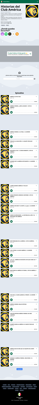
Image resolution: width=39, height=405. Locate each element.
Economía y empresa (20, 384)
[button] (37, 1)
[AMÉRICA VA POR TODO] (5, 99)
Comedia (4, 384)
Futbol (7, 25)
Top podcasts (16, 400)
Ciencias (16, 390)
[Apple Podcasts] (2, 34)
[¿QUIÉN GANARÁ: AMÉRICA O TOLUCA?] (5, 188)
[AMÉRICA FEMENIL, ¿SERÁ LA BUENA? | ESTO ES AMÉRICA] (5, 109)
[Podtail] (10, 34)
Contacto (26, 400)
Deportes (3, 25)
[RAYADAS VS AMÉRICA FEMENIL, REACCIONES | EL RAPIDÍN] (5, 361)
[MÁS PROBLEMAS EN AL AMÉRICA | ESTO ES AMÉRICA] (5, 243)
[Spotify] (6, 34)
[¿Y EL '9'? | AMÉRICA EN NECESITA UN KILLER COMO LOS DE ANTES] (5, 263)
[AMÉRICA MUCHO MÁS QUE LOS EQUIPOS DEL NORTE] (5, 351)
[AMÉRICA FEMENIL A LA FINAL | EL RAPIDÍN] (5, 134)
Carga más (19, 369)
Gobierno (25, 388)
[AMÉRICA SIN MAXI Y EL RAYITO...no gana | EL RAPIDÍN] (5, 208)
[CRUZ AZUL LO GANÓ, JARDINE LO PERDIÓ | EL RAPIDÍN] (5, 297)
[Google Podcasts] (13, 34)
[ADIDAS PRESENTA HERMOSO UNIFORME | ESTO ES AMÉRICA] (5, 198)
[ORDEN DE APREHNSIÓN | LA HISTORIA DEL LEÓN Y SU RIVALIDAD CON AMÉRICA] (5, 219)
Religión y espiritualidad (6, 386)
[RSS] (17, 34)
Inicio (12, 400)
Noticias (16, 388)
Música (34, 384)
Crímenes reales (11, 388)
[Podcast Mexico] (19, 394)
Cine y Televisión (29, 386)
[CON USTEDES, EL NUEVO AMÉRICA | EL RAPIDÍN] (5, 253)
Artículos (21, 400)
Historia (4, 388)
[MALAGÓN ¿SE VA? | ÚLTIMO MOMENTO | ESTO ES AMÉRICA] (5, 154)
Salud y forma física (31, 388)
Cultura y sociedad (15, 386)
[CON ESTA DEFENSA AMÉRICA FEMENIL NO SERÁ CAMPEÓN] (5, 317)
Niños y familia (28, 384)
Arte (9, 384)
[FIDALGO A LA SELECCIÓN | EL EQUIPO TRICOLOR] (5, 144)
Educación (13, 384)
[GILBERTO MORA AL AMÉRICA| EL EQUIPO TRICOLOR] (5, 327)
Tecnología (23, 386)
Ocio (21, 388)
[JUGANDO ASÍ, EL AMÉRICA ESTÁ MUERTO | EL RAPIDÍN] (5, 164)
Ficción (35, 386)
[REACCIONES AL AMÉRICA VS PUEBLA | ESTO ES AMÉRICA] (5, 273)
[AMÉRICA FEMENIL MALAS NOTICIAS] (5, 307)
